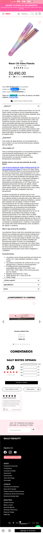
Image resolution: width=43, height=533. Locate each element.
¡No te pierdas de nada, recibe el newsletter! (22, 428)
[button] (26, 14)
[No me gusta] (6, 419)
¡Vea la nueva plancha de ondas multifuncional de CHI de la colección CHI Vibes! (20, 168)
